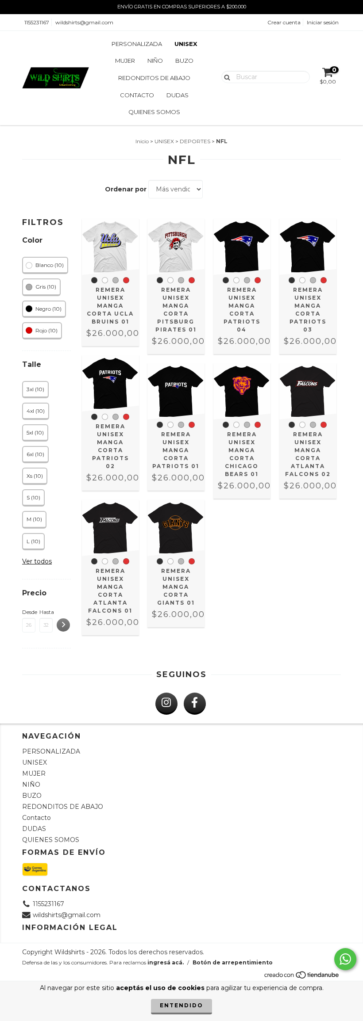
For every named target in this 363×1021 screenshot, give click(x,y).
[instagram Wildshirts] (166, 704)
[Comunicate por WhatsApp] (345, 959)
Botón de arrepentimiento (233, 962)
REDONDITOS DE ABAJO (154, 77)
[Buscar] (225, 76)
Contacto (137, 95)
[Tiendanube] (302, 977)
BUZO (184, 60)
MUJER (125, 60)
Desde (28, 612)
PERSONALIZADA (137, 43)
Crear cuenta (284, 22)
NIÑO (155, 60)
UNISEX (185, 43)
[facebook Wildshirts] (195, 704)
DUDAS (177, 95)
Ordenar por (126, 189)
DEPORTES (195, 141)
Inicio (142, 141)
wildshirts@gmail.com (84, 22)
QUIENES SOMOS (154, 111)
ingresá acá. (165, 962)
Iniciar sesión (323, 22)
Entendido (181, 1005)
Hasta (46, 612)
